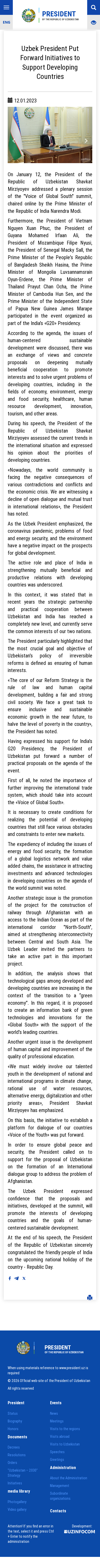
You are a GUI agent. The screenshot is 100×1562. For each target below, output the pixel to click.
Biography (15, 1421)
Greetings (57, 1459)
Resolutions (17, 1455)
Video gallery (17, 1509)
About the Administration (68, 1478)
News (54, 1413)
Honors (13, 1429)
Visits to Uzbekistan (65, 1444)
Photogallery (17, 1502)
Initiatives (15, 1483)
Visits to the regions (65, 1429)
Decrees (14, 1447)
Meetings (57, 1421)
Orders (12, 1462)
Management (59, 1485)
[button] (14, 135)
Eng (6, 22)
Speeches (57, 1452)
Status (13, 1413)
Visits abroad (59, 1436)
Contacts (58, 1510)
